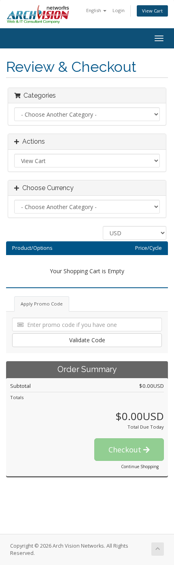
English (94, 10)
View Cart (152, 11)
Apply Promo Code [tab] (42, 304)
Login (118, 10)
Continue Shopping (140, 466)
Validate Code (87, 340)
